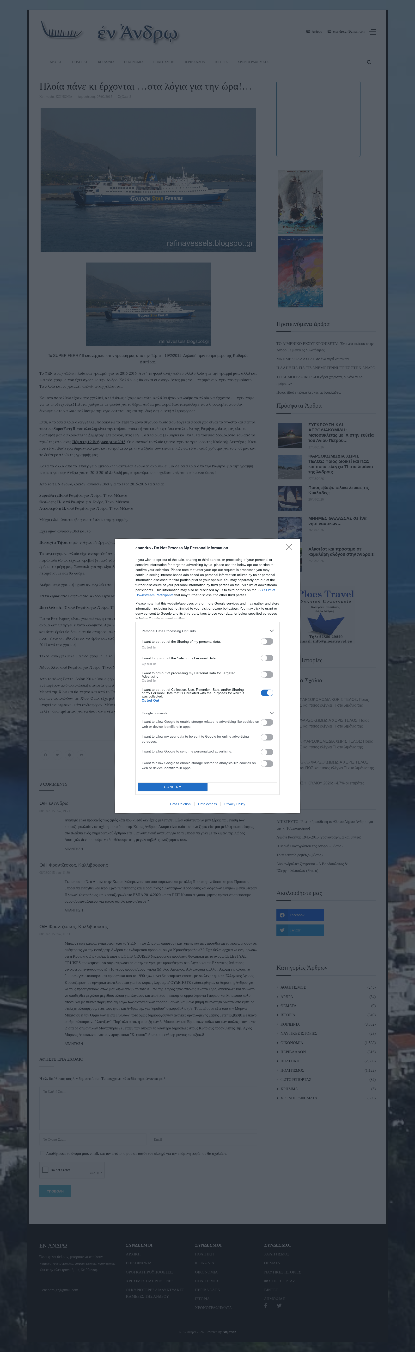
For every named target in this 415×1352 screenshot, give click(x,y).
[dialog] (207, 676)
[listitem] (207, 630)
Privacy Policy (234, 804)
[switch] (267, 641)
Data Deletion (180, 804)
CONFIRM (173, 787)
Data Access (207, 804)
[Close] (290, 548)
